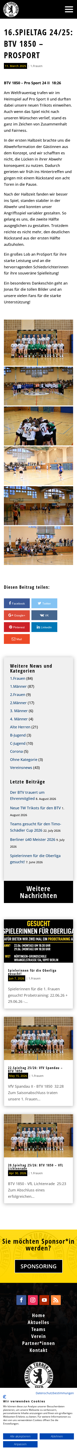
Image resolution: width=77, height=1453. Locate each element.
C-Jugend (17, 743)
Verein (38, 1336)
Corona (16, 751)
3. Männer (19, 710)
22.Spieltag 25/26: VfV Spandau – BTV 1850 (35, 1069)
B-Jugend (18, 735)
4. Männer (19, 718)
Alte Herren (20, 726)
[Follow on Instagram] (33, 1300)
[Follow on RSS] (56, 1300)
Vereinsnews (21, 767)
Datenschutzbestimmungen (55, 1393)
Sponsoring (39, 1266)
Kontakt (39, 1350)
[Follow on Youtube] (44, 1300)
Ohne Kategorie (23, 759)
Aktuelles (38, 1322)
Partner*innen (38, 1343)
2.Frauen (17, 694)
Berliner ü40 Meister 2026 (32, 839)
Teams (38, 1329)
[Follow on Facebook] (21, 1300)
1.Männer (18, 686)
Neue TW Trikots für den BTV (35, 807)
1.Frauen (36, 66)
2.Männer (18, 702)
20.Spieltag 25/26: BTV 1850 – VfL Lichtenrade (35, 1167)
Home (38, 1315)
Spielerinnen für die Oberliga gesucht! (32, 972)
